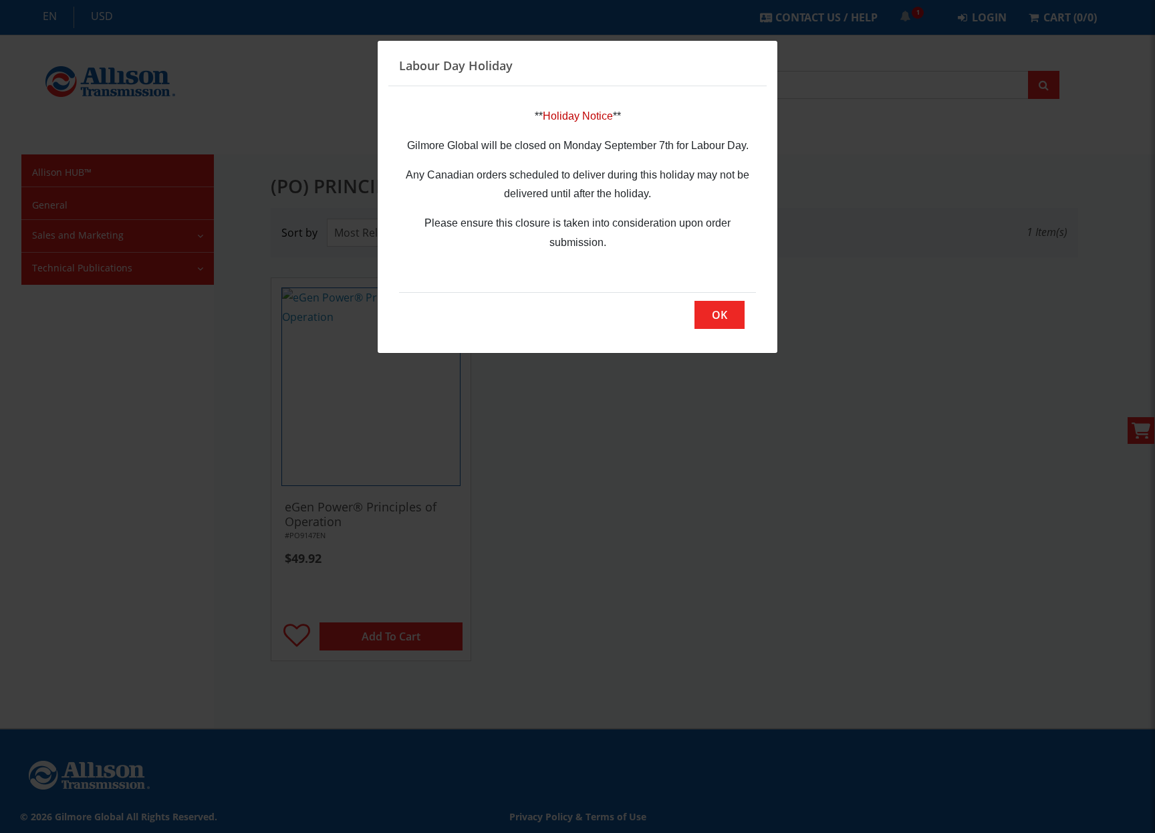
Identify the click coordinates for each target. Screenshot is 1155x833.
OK (719, 315)
